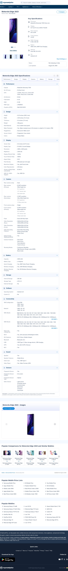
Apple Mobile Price (8, 491)
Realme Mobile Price (30, 485)
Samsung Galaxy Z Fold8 (10, 506)
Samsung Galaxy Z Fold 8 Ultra (12, 509)
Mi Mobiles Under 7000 (31, 494)
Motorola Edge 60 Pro (52, 520)
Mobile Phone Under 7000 (32, 491)
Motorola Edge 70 (8, 520)
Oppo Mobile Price (8, 485)
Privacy (42, 550)
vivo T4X (27, 514)
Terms (47, 550)
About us (25, 550)
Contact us (18, 550)
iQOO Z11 (49, 509)
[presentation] (54, 76)
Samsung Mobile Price (9, 483)
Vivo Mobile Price (51, 483)
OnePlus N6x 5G (8, 514)
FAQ (51, 550)
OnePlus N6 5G (8, 517)
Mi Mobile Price (29, 483)
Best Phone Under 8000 (10, 494)
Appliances (25, 6)
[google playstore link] (7, 561)
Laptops (10, 6)
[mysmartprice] (6, 2)
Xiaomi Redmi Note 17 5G (53, 506)
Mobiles (2, 6)
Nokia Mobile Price (52, 488)
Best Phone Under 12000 (31, 488)
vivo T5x (49, 514)
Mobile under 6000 (9, 488)
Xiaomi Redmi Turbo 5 (31, 520)
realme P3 (49, 511)
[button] (21, 2)
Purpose (31, 550)
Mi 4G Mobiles (50, 485)
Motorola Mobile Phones (10, 472)
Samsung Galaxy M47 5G (53, 517)
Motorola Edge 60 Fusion (10, 522)
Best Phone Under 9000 (53, 491)
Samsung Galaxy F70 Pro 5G (11, 511)
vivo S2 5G (28, 506)
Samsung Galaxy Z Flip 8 (31, 511)
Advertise (36, 550)
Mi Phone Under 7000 (52, 494)
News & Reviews (36, 6)
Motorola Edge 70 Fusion (31, 509)
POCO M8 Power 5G (30, 517)
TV (17, 6)
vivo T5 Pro (28, 522)
